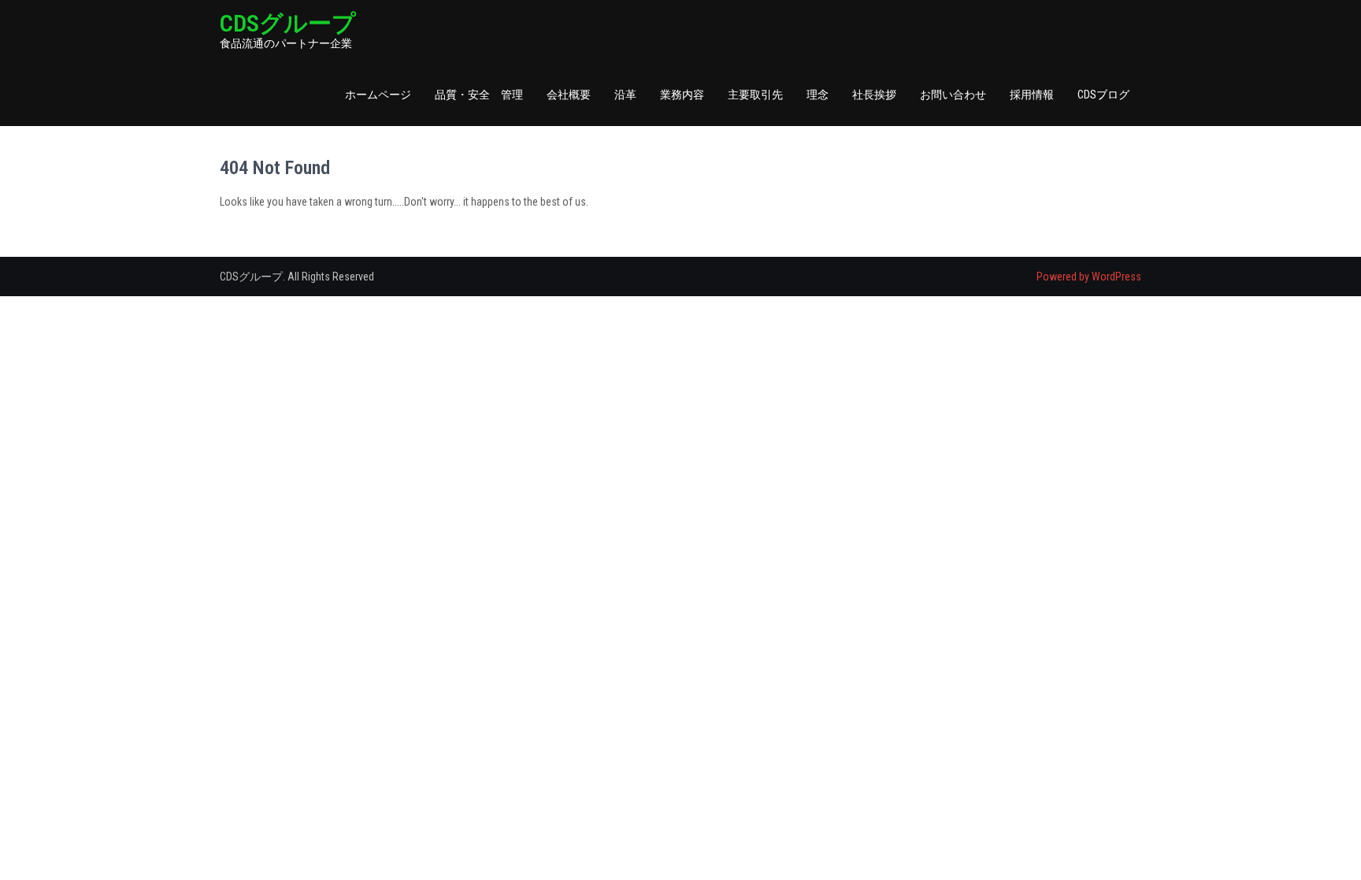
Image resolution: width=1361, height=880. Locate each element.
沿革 (625, 94)
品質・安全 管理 (479, 94)
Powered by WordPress (1089, 276)
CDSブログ (1103, 94)
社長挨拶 (874, 94)
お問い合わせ (953, 94)
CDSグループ (288, 23)
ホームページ (378, 94)
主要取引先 (755, 94)
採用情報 (1032, 94)
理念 (818, 94)
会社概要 (569, 94)
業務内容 (682, 94)
